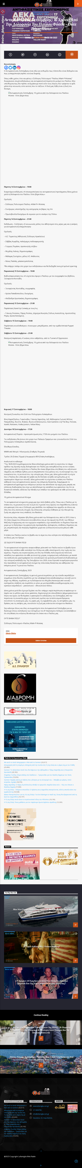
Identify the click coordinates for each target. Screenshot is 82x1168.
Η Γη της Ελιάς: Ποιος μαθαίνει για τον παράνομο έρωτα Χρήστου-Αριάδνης (30, 802)
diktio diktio (39, 37)
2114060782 (37, 1110)
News (46, 14)
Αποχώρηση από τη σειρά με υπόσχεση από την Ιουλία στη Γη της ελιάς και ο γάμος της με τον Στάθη (39, 765)
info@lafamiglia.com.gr (41, 1114)
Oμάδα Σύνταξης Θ (12, 924)
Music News (38, 14)
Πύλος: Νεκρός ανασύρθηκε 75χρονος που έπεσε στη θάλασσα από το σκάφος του (41, 1058)
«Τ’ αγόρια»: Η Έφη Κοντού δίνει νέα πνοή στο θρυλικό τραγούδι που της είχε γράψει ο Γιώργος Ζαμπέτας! (41, 982)
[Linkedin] (14, 67)
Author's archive (41, 640)
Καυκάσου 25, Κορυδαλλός (42, 1118)
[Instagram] (18, 67)
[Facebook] (6, 67)
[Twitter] (10, 67)
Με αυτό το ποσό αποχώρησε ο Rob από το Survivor (22, 762)
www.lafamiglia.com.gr (41, 1106)
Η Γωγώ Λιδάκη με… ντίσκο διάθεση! (41, 946)
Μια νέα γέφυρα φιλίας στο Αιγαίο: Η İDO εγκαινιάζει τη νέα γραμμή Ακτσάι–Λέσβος (41, 910)
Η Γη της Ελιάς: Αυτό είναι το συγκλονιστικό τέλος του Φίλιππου (26, 799)
